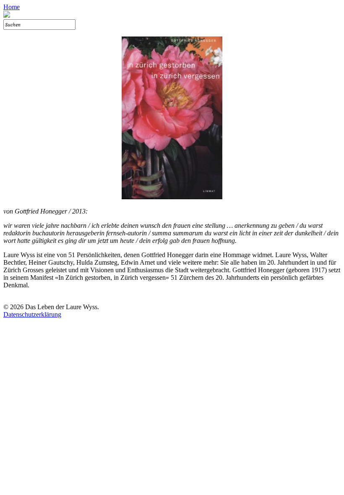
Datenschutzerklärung (32, 314)
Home (11, 6)
